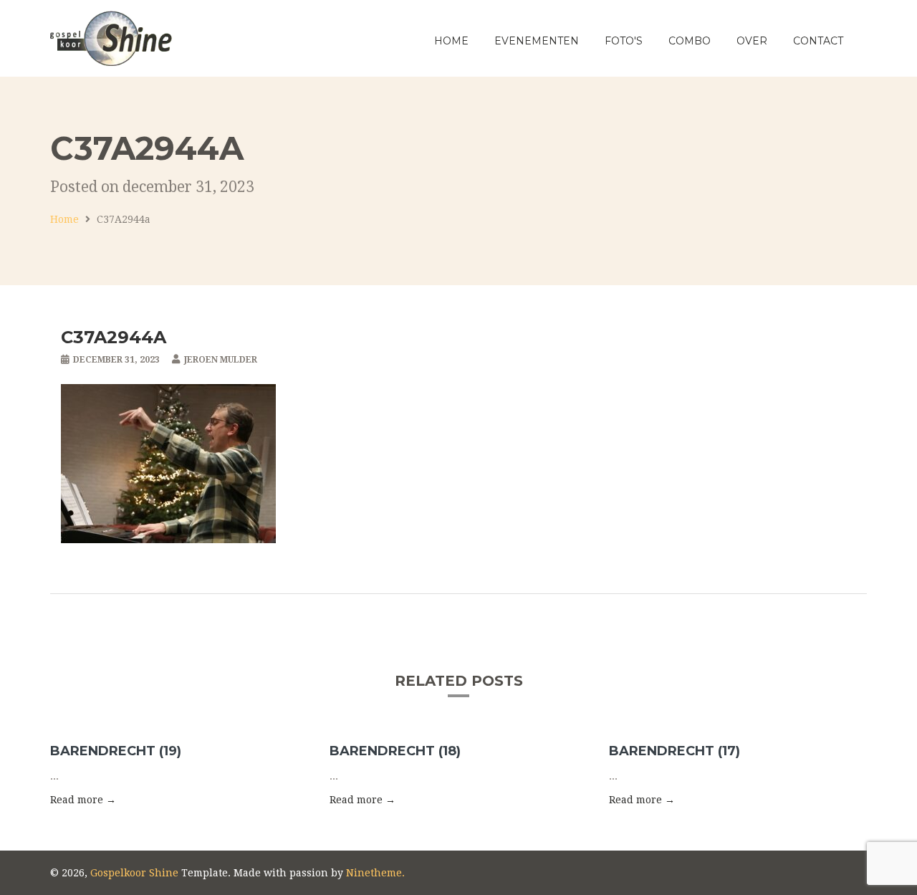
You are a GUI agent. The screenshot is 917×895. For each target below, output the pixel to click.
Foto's (624, 40)
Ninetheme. (375, 873)
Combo (689, 40)
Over (751, 40)
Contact (818, 40)
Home (451, 40)
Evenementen (536, 40)
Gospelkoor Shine (134, 873)
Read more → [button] (83, 799)
